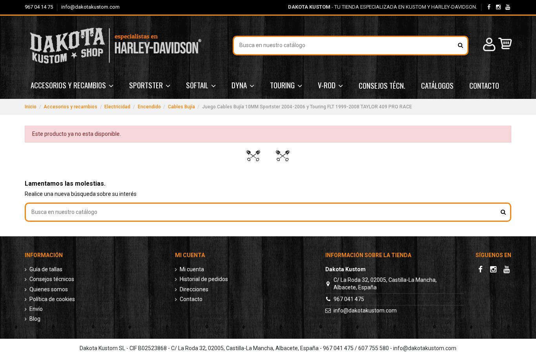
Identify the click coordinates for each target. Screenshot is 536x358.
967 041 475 (349, 299)
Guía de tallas (45, 269)
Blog (34, 319)
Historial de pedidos (204, 279)
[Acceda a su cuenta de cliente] (488, 46)
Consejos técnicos (51, 279)
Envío (36, 309)
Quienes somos (48, 289)
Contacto (191, 299)
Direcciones (194, 289)
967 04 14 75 (39, 7)
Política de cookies (52, 299)
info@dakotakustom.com (90, 7)
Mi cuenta (192, 269)
